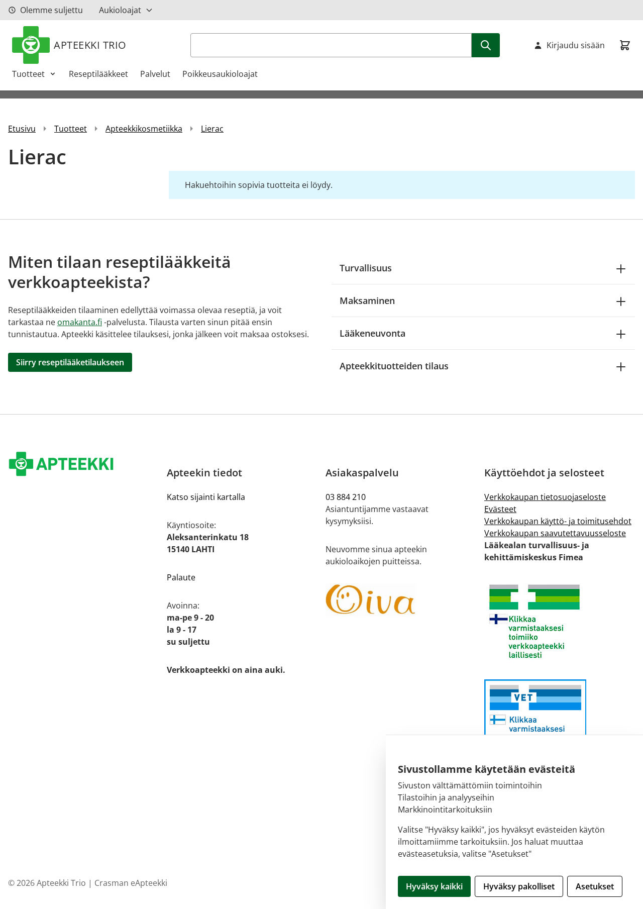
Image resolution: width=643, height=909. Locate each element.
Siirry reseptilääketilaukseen (70, 362)
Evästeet (500, 509)
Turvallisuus (366, 268)
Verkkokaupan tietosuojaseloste (545, 496)
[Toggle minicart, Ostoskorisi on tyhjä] (625, 45)
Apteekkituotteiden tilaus (394, 366)
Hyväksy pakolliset (519, 886)
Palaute (181, 577)
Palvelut (155, 73)
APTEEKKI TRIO (90, 45)
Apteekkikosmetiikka (143, 128)
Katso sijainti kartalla (206, 496)
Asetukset (595, 886)
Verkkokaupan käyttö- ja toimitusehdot (557, 521)
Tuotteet (28, 73)
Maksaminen (367, 300)
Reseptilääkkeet (98, 73)
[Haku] (486, 45)
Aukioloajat (120, 10)
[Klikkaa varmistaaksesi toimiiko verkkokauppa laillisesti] (559, 621)
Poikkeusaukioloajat (220, 73)
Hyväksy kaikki (434, 886)
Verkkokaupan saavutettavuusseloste (555, 533)
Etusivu (22, 128)
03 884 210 (346, 496)
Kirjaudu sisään (576, 45)
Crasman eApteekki (130, 882)
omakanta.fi (79, 322)
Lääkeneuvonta (372, 333)
